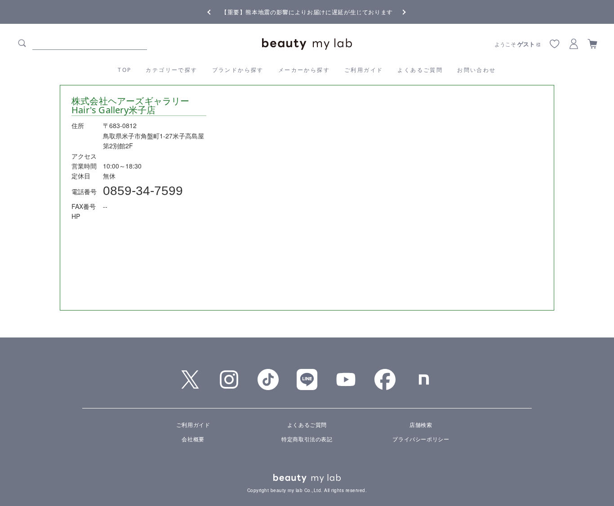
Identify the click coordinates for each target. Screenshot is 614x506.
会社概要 (193, 439)
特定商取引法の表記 (306, 439)
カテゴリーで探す (171, 70)
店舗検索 (420, 424)
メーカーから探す (304, 70)
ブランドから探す (238, 70)
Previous (217, 11)
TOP (124, 70)
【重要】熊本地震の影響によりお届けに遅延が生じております (307, 12)
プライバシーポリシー (420, 439)
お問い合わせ (476, 70)
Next (396, 11)
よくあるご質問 (420, 70)
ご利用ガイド (363, 70)
